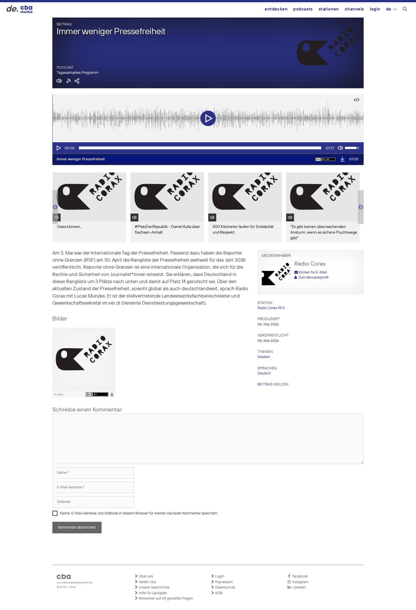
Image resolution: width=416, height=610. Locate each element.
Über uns (145, 576)
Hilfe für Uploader (152, 593)
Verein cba (147, 582)
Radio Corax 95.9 (271, 308)
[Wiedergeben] (58, 148)
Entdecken (276, 9)
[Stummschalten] (340, 148)
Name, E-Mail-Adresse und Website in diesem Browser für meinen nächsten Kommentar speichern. (139, 513)
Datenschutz (224, 587)
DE (388, 9)
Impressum (223, 582)
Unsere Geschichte (153, 587)
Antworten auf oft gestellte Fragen (165, 598)
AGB (218, 593)
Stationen (329, 9)
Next (361, 207)
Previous (55, 207)
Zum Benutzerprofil (313, 277)
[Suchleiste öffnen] (405, 10)
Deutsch (264, 373)
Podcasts (303, 9)
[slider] (200, 147)
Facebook (299, 576)
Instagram (299, 582)
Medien (264, 357)
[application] (208, 148)
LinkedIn (298, 587)
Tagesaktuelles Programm (77, 73)
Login (375, 9)
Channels (354, 9)
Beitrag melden (273, 384)
